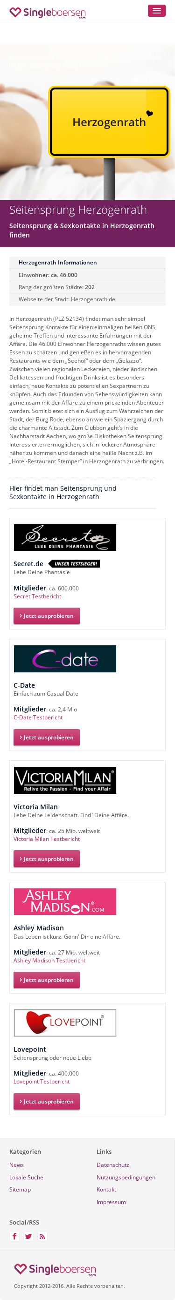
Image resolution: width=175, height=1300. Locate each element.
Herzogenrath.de (93, 299)
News (16, 1165)
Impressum (111, 1202)
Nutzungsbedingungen (126, 1177)
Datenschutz (113, 1165)
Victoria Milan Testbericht (47, 839)
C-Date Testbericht (38, 717)
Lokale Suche (26, 1177)
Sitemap (20, 1189)
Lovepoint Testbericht (42, 1081)
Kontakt (106, 1189)
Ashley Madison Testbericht (49, 960)
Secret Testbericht (37, 596)
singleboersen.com (32, 56)
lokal (65, 56)
